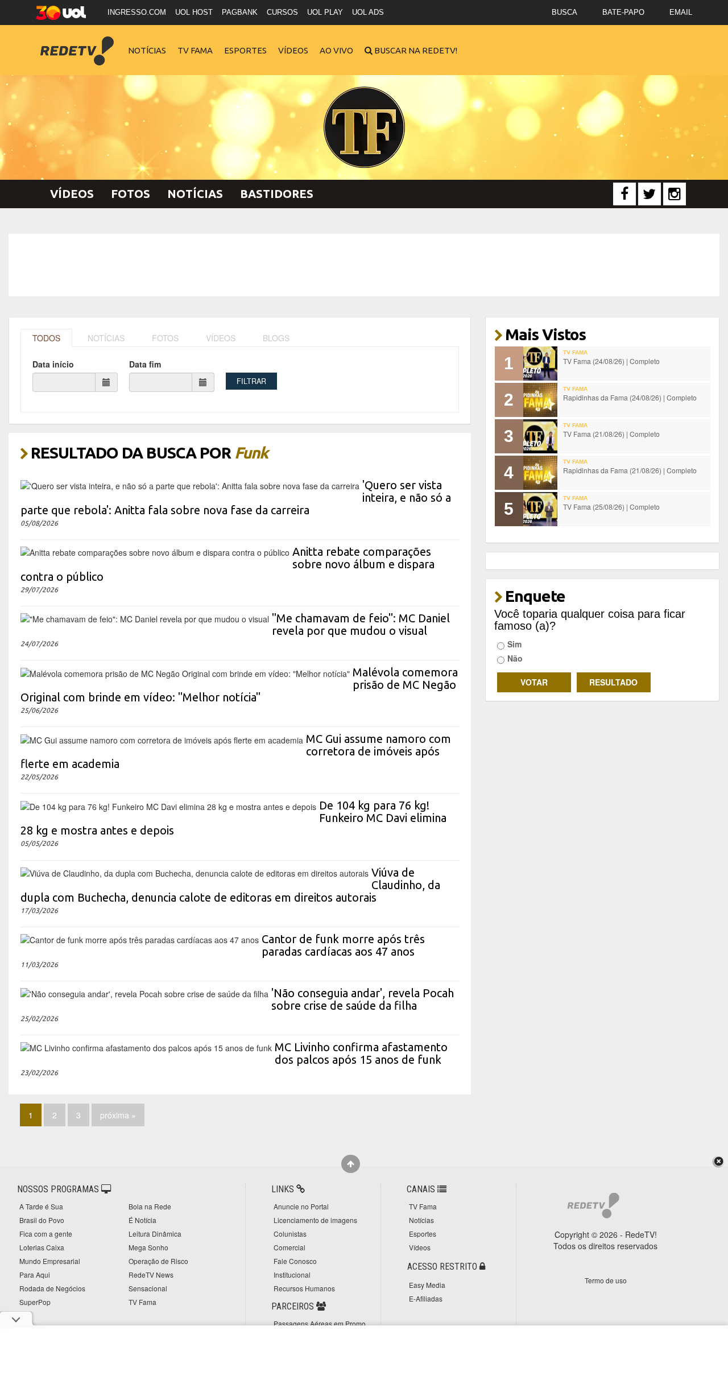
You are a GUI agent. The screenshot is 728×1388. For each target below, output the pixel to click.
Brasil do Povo (41, 1220)
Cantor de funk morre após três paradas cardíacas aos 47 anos (343, 945)
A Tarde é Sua (41, 1206)
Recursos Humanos (304, 1288)
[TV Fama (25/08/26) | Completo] (540, 509)
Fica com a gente (45, 1233)
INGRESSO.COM (136, 12)
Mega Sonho (148, 1247)
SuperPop (35, 1302)
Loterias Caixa (41, 1247)
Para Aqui (34, 1274)
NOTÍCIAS (106, 338)
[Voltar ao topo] (350, 1164)
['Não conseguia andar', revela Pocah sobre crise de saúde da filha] (144, 992)
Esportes (245, 50)
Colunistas (290, 1233)
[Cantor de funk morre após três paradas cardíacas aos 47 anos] (139, 938)
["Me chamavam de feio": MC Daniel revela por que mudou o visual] (144, 617)
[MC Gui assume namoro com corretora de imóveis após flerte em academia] (161, 738)
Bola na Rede (150, 1206)
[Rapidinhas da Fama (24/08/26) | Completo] (540, 400)
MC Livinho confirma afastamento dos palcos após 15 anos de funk (361, 1053)
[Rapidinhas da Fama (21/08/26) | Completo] (540, 473)
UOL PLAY (325, 12)
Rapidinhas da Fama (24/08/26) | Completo (630, 397)
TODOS (46, 338)
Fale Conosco (295, 1261)
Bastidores (276, 193)
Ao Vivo (336, 50)
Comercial (289, 1247)
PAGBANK (240, 12)
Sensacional (148, 1288)
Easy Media (427, 1285)
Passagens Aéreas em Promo (320, 1323)
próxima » (118, 1115)
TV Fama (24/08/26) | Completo (611, 361)
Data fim (145, 364)
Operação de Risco (158, 1261)
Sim (514, 644)
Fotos (130, 193)
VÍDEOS (220, 338)
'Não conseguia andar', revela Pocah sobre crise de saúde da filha (362, 999)
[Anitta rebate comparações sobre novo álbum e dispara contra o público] (154, 551)
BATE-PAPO (623, 12)
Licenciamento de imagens (315, 1220)
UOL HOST (194, 12)
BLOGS (276, 338)
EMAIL (680, 12)
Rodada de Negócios (52, 1288)
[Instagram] (674, 194)
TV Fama (195, 50)
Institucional (292, 1274)
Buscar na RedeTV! (415, 50)
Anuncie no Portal (301, 1206)
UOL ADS (368, 12)
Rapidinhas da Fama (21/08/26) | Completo (630, 470)
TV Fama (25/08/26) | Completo (611, 506)
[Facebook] (624, 194)
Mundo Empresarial (49, 1261)
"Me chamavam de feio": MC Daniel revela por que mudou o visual (361, 624)
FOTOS (165, 338)
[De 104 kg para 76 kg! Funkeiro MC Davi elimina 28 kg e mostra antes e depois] (168, 805)
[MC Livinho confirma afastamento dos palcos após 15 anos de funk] (146, 1046)
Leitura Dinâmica (155, 1233)
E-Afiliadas (425, 1298)
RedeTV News (151, 1274)
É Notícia (142, 1220)
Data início (53, 364)
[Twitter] (649, 194)
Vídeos (293, 50)
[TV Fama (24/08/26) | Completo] (540, 363)
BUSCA (564, 12)
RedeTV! (76, 43)
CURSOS (282, 12)
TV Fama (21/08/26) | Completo (611, 434)
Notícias (147, 50)
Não (515, 658)
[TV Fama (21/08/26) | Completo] (540, 436)
